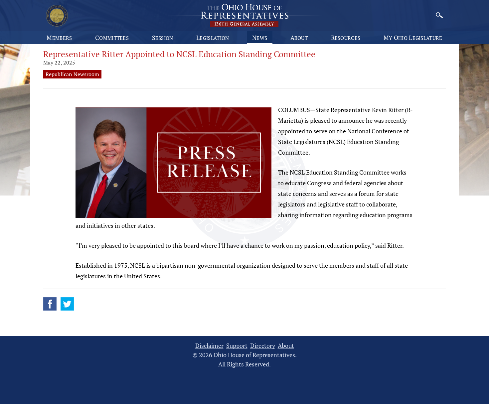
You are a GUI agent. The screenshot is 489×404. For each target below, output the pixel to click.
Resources (346, 38)
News (259, 38)
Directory (262, 345)
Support (236, 345)
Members (59, 38)
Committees (112, 38)
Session (162, 38)
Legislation (212, 38)
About (299, 38)
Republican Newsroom (72, 74)
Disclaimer (209, 345)
